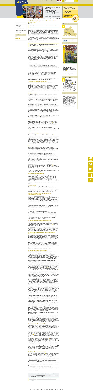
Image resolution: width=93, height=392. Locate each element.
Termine (52, 0)
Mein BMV (45, 0)
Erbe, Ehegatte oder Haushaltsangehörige (38, 353)
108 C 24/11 (34, 126)
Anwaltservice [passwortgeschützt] (19, 32)
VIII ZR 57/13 (31, 334)
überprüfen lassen (37, 180)
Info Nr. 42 (46, 45)
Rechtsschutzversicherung (34, 115)
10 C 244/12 (39, 270)
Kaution (50, 122)
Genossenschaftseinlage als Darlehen (50, 101)
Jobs (49, 0)
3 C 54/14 (50, 224)
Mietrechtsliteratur (18, 25)
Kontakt (42, 0)
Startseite (38, 0)
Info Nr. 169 (51, 134)
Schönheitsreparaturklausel (47, 165)
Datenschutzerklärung (59, 389)
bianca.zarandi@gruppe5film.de (68, 106)
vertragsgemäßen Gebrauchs (39, 196)
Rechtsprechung (18, 26)
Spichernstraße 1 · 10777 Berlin (69, 8)
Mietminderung (30, 164)
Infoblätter (17, 23)
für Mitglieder (68, 16)
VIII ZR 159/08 (35, 59)
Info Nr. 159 (44, 117)
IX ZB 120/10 (30, 303)
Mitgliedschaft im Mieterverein (50, 78)
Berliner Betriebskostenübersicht (21, 30)
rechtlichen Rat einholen (41, 375)
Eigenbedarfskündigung (45, 338)
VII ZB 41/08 (53, 305)
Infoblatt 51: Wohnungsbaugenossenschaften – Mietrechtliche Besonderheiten (42, 25)
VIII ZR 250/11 (54, 340)
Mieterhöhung (53, 149)
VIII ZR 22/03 (45, 267)
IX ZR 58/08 (34, 306)
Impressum (52, 389)
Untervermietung (32, 227)
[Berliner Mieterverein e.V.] (21, 3)
